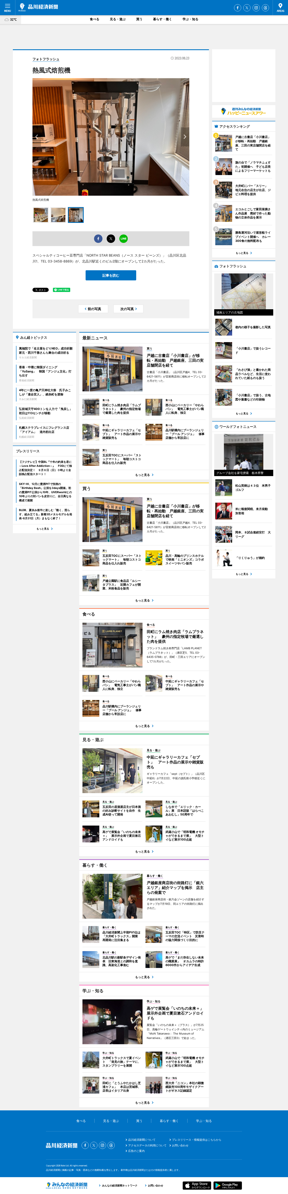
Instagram (256, 7)
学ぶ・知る (190, 19)
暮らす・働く (162, 19)
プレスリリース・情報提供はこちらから (196, 1139)
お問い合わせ (180, 1145)
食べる (94, 19)
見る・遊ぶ (118, 19)
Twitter (246, 7)
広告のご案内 (136, 1151)
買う (139, 19)
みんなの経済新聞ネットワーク (66, 1185)
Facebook (237, 7)
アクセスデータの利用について (147, 1145)
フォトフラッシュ (45, 59)
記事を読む (110, 275)
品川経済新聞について (142, 1139)
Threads (265, 7)
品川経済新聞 (38, 7)
